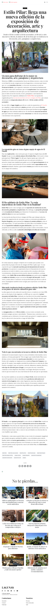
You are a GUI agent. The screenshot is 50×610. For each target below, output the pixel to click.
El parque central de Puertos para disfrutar (13, 547)
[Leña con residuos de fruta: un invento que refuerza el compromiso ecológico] (13, 516)
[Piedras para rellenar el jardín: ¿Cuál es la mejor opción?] (13, 560)
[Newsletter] (45, 2)
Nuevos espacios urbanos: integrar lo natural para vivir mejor (37, 525)
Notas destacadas (30, 602)
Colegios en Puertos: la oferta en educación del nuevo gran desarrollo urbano (37, 502)
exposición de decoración (7, 457)
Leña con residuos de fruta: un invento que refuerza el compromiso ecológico (13, 525)
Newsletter (4, 600)
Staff (27, 604)
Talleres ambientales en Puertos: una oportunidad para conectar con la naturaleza (13, 502)
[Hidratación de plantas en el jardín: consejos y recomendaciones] (37, 560)
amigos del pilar (18, 455)
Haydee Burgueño (26, 455)
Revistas (28, 600)
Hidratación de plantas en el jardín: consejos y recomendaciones (37, 570)
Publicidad (4, 604)
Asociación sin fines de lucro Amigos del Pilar (27, 98)
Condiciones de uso (5, 594)
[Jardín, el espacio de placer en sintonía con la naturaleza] (37, 539)
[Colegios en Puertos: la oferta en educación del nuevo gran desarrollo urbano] (37, 492)
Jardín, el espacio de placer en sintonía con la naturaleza (37, 547)
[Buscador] (47, 2)
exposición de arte (17, 457)
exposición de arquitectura (36, 455)
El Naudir (44, 105)
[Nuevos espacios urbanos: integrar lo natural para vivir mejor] (37, 516)
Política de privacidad (13, 594)
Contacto (4, 602)
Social (25, 8)
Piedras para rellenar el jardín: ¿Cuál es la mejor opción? (12, 569)
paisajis (24, 457)
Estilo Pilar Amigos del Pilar (7, 455)
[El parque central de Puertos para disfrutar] (13, 539)
